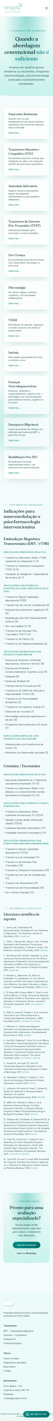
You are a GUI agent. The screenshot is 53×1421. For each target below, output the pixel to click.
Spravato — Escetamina (15, 1335)
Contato (7, 1371)
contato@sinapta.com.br (15, 1398)
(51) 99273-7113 (38, 1414)
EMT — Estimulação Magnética (18, 1331)
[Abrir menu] (46, 8)
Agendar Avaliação (26, 1245)
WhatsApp (9, 1394)
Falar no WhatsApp (26, 1253)
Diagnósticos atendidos (15, 1362)
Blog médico (10, 1366)
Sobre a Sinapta (11, 1358)
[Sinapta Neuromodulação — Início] (13, 8)
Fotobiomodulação (13, 1343)
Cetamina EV (10, 1339)
